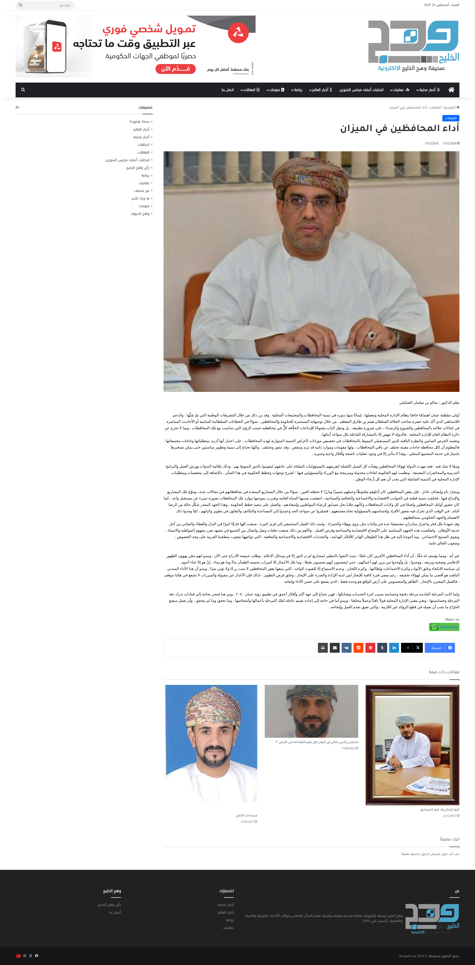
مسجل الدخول (430, 854)
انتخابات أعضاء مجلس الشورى (361, 90)
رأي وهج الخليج (137, 167)
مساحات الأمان (246, 816)
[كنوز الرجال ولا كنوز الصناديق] (412, 745)
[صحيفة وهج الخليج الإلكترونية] (413, 47)
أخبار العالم (321, 90)
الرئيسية (450, 107)
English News (139, 121)
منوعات (275, 90)
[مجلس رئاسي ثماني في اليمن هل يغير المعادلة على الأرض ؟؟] (311, 711)
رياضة (298, 90)
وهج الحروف (140, 213)
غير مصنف (141, 190)
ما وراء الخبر (140, 198)
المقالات (250, 90)
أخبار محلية (428, 90)
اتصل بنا (228, 90)
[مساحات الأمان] (210, 748)
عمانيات (399, 90)
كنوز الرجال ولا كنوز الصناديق (439, 810)
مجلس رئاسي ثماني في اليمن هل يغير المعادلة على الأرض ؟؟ (316, 742)
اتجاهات (143, 144)
